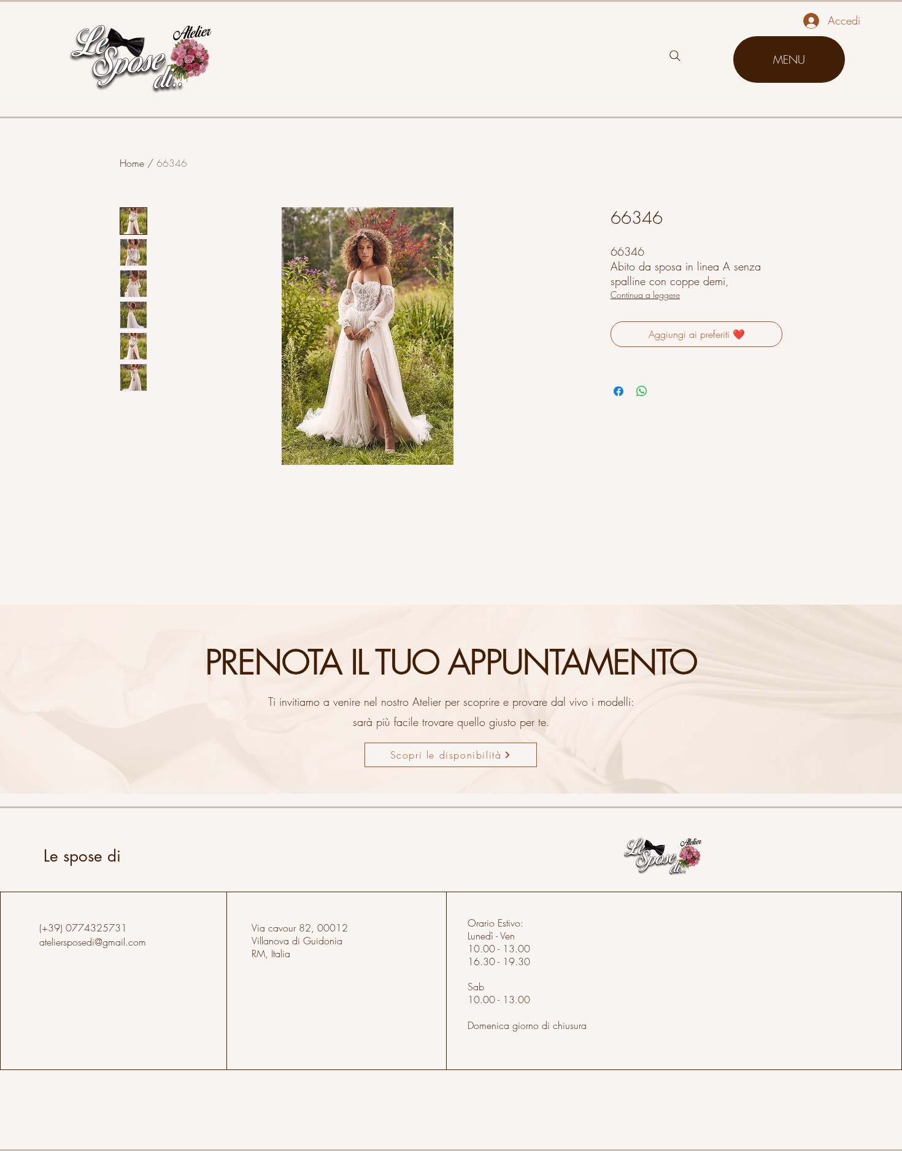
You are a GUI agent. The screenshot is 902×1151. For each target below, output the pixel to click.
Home (132, 163)
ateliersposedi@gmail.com (92, 942)
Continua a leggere (645, 294)
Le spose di (82, 856)
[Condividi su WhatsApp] (641, 391)
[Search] (675, 56)
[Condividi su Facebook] (618, 391)
